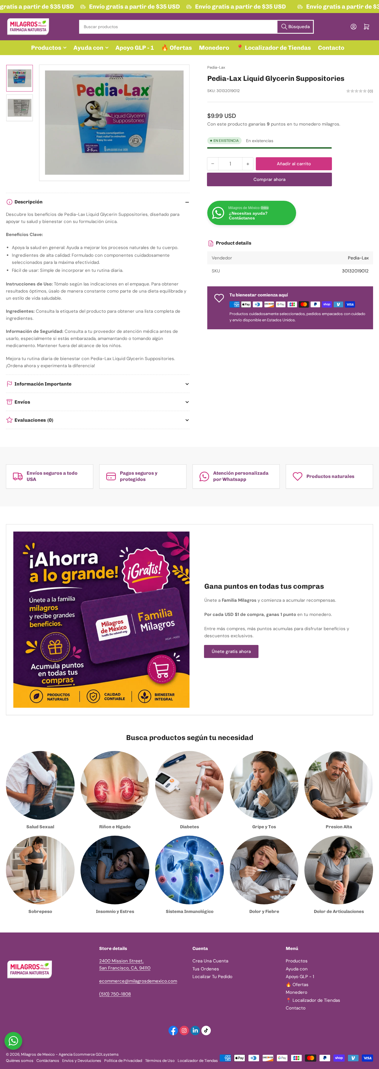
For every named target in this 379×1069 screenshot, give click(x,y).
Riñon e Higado (115, 826)
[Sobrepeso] (40, 870)
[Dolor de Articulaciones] (338, 870)
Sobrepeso (40, 911)
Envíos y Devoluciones (81, 1060)
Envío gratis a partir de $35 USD (131, 6)
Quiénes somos (19, 1060)
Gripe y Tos (264, 826)
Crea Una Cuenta (210, 961)
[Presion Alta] (338, 785)
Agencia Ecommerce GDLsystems (89, 1054)
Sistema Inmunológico (189, 911)
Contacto (331, 47)
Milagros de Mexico (38, 1054)
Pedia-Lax (216, 67)
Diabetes (189, 826)
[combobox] (196, 27)
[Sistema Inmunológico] (189, 870)
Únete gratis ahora (231, 651)
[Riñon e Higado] (115, 785)
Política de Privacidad (123, 1060)
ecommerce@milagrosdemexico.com (138, 981)
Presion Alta (339, 826)
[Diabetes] (189, 785)
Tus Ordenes (205, 969)
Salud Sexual (40, 826)
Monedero (214, 47)
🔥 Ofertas (176, 47)
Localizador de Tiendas (198, 1060)
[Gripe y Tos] (264, 785)
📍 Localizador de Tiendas (273, 47)
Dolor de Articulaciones (339, 911)
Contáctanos (47, 1060)
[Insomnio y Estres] (115, 870)
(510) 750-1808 (115, 994)
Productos (46, 47)
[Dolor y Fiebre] (264, 870)
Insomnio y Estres (115, 911)
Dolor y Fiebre (264, 911)
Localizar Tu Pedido (212, 977)
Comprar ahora (269, 179)
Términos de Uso (160, 1060)
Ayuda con (88, 47)
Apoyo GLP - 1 (134, 47)
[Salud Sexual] (40, 785)
